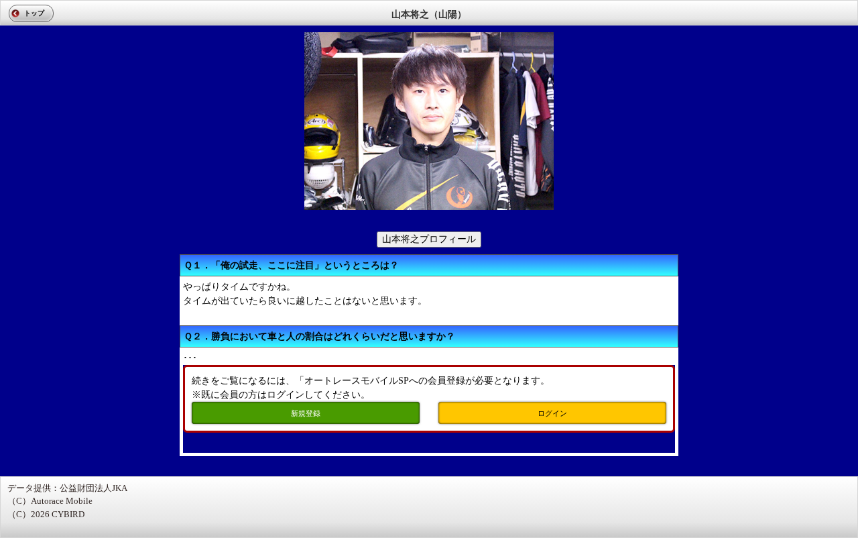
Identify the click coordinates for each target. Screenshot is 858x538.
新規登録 (305, 413)
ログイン (552, 413)
